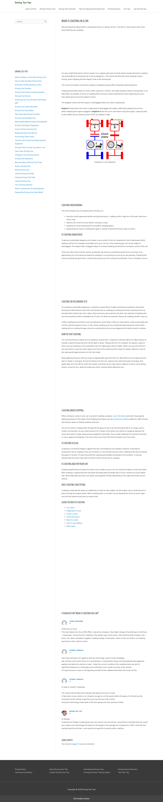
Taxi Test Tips (123, 772)
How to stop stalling (74, 523)
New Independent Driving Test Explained (31, 122)
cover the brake (119, 416)
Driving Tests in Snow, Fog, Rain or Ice (30, 147)
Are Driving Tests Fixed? (24, 137)
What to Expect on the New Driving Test (30, 77)
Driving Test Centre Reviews (26, 107)
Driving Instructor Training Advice (97, 772)
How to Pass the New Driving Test (28, 81)
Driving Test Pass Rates (24, 110)
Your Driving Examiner (23, 185)
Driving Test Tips (75, 711)
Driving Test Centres (23, 88)
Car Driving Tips (140, 9)
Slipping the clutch (74, 511)
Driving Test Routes (22, 96)
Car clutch (71, 508)
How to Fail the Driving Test (26, 129)
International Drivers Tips (94, 769)
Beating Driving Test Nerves (26, 133)
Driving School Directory (127, 769)
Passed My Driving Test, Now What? (29, 192)
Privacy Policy (20, 769)
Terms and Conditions (23, 772)
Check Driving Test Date (24, 174)
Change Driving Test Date (25, 177)
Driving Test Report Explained (26, 125)
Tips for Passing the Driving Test (92, 9)
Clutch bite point (73, 517)
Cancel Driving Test (22, 181)
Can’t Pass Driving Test (24, 151)
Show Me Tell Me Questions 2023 (28, 85)
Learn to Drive (30, 9)
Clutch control (72, 514)
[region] (31, 46)
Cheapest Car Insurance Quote (27, 155)
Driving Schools (114, 9)
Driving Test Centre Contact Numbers (30, 92)
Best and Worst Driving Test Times (28, 162)
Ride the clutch (72, 520)
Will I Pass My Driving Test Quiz (27, 114)
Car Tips (127, 9)
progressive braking (121, 419)
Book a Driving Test (22, 166)
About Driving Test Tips (58, 769)
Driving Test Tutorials (67, 9)
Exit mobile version (82, 798)
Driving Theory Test (47, 9)
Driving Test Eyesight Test (25, 118)
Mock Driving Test (22, 170)
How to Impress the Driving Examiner (29, 188)
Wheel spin (71, 526)
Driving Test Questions (24, 159)
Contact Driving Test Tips (59, 772)
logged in (75, 744)
